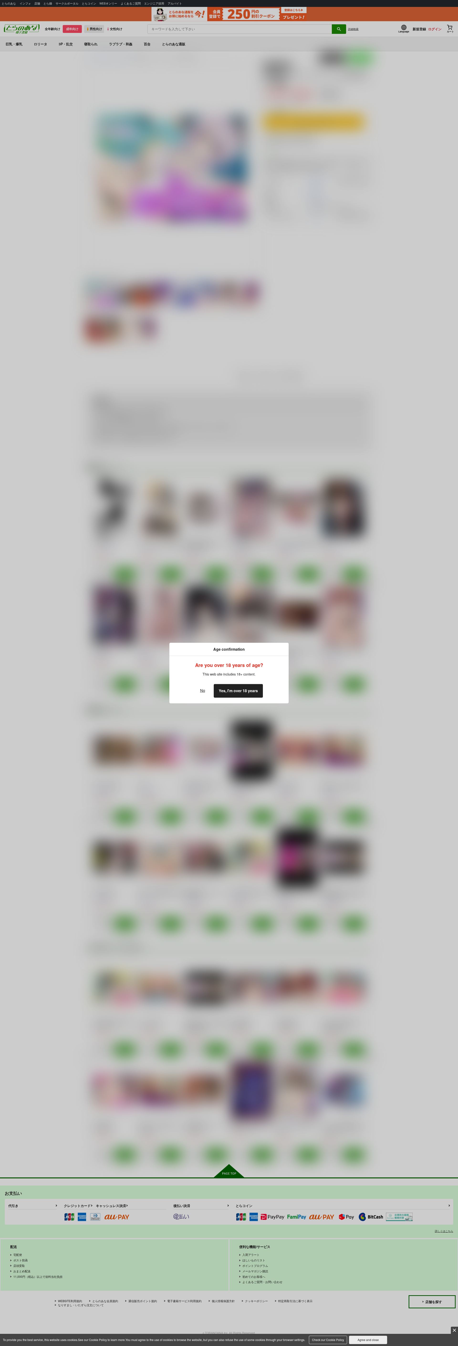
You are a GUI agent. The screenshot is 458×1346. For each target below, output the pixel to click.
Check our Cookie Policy (328, 1340)
